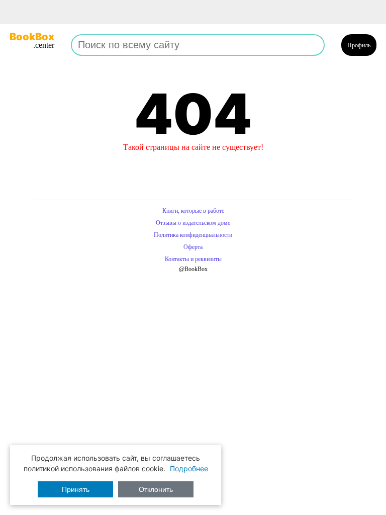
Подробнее (189, 468)
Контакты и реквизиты (193, 259)
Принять (75, 489)
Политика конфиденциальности (193, 234)
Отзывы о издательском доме (193, 222)
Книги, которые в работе (193, 210)
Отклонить (156, 489)
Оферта (193, 246)
